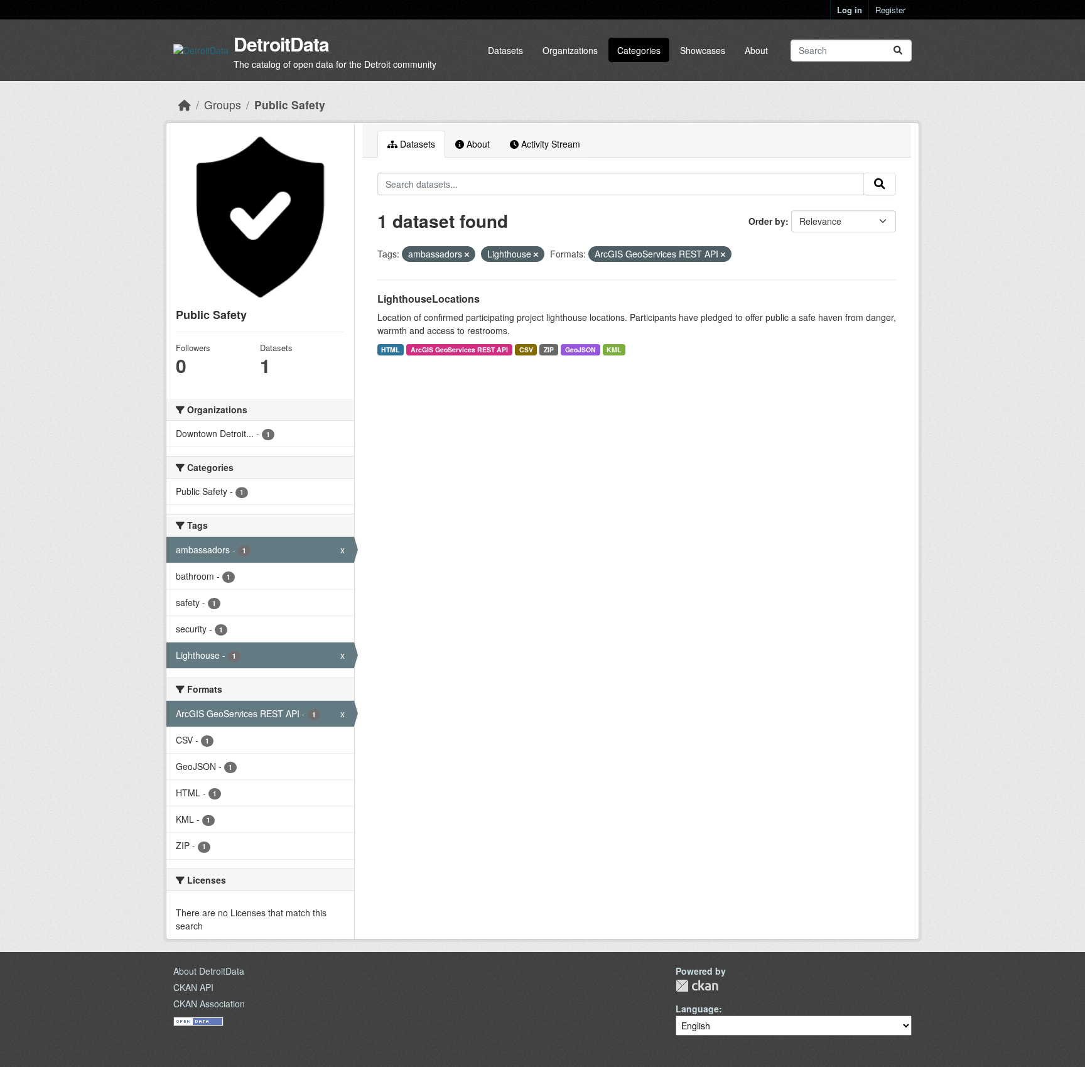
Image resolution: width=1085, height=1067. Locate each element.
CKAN (697, 985)
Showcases (702, 50)
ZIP (549, 349)
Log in (849, 10)
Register (890, 10)
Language (697, 1008)
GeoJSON (580, 349)
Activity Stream (549, 144)
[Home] (184, 104)
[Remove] (467, 254)
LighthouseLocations (428, 298)
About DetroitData (208, 971)
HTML (390, 349)
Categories (639, 50)
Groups (222, 104)
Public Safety (289, 104)
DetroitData (281, 43)
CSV (526, 349)
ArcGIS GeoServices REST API (459, 349)
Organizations (570, 50)
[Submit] (897, 51)
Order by (766, 221)
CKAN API (193, 987)
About (756, 50)
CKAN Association (209, 1003)
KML (614, 349)
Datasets (505, 50)
